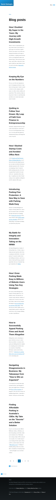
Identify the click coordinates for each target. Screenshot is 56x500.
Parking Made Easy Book (33, 488)
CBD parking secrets (13, 444)
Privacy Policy (37, 492)
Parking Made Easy (20, 488)
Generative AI (27, 492)
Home (10, 14)
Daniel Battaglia (7, 4)
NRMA (19, 263)
